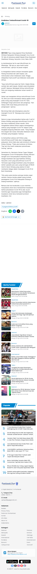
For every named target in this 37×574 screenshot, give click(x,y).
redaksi (3, 508)
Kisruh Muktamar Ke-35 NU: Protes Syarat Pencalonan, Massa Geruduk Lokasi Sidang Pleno (23, 380)
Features (29, 530)
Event (28, 542)
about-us (4, 520)
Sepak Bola (15, 289)
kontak (3, 516)
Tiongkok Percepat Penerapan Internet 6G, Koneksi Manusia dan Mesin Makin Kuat (22, 369)
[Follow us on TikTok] (24, 566)
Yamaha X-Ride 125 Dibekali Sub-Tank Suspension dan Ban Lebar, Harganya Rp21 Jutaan (18, 421)
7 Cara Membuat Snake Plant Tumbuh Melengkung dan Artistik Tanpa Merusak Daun (20, 428)
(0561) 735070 (5, 495)
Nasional (14, 332)
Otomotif (30, 545)
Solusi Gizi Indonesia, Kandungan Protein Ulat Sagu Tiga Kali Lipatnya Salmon (23, 314)
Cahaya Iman (5, 545)
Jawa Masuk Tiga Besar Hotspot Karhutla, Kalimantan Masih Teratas (23, 335)
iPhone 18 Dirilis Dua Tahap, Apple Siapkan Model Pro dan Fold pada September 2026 (20, 467)
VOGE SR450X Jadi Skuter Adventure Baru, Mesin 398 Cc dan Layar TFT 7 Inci (20, 450)
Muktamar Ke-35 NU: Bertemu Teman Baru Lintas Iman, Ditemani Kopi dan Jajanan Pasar (23, 391)
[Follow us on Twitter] (15, 566)
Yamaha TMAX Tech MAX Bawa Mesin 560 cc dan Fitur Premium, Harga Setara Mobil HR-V (20, 439)
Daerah (3, 535)
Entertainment (31, 540)
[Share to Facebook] (14, 211)
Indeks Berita (5, 523)
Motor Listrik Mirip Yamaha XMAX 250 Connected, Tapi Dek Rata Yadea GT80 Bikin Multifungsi (19, 462)
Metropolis (4, 533)
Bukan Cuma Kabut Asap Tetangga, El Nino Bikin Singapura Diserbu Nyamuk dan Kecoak (23, 358)
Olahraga (29, 535)
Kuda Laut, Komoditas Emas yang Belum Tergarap (22, 325)
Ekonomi (14, 322)
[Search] (34, 3)
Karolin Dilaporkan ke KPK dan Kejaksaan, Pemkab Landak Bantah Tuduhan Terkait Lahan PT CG (20, 434)
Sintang (7, 16)
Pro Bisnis (4, 540)
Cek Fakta (30, 537)
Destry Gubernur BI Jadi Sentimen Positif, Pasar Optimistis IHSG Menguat (23, 346)
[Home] (2, 16)
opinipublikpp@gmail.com (9, 500)
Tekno (13, 365)
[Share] (34, 23)
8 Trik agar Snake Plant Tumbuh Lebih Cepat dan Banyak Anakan (19, 455)
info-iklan (4, 518)
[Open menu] (2, 3)
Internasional (15, 354)
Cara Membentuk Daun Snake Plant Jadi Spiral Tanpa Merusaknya (19, 444)
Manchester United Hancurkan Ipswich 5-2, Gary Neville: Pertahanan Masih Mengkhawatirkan (23, 293)
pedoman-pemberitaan (8, 513)
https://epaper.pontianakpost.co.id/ (17, 554)
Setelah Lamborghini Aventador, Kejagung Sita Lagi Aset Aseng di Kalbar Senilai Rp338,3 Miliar (20, 473)
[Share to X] (18, 211)
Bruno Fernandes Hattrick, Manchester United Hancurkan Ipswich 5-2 (24, 303)
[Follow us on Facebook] (12, 566)
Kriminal (29, 533)
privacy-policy (5, 511)
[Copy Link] (22, 211)
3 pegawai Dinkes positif (9, 207)
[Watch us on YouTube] (21, 566)
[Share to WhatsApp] (10, 211)
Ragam (14, 311)
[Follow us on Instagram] (18, 566)
